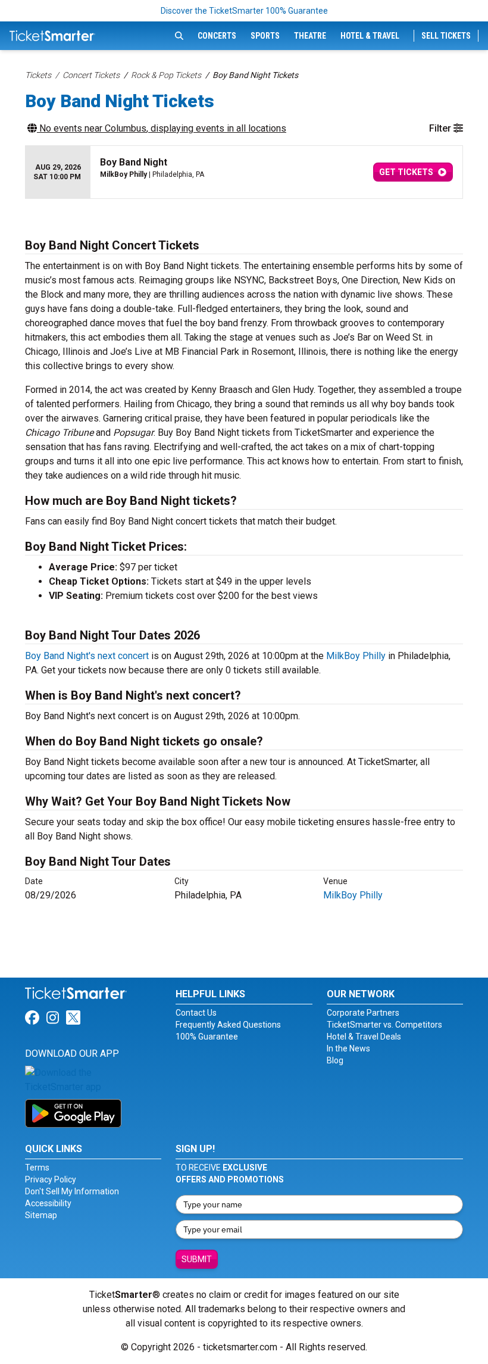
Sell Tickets (446, 35)
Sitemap (41, 1215)
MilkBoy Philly (356, 655)
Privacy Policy (50, 1179)
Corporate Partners (363, 1012)
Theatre (310, 35)
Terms (37, 1167)
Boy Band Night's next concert (87, 655)
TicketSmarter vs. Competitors (384, 1024)
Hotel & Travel (369, 35)
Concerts (217, 35)
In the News (348, 1048)
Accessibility (48, 1203)
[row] (244, 172)
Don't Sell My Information (72, 1191)
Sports (265, 35)
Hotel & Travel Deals (364, 1036)
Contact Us (196, 1012)
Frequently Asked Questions (228, 1024)
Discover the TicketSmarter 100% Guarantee (244, 10)
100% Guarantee (207, 1036)
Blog (335, 1060)
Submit (197, 1259)
